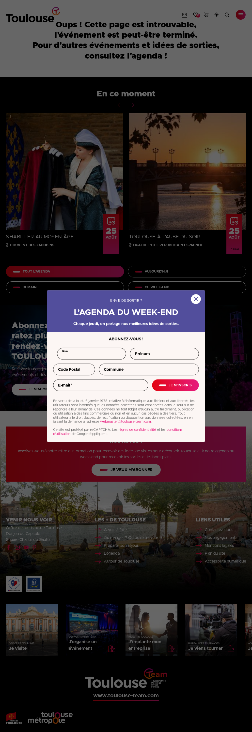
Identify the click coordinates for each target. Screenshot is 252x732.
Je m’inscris (180, 385)
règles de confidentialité (137, 429)
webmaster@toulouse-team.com (125, 421)
